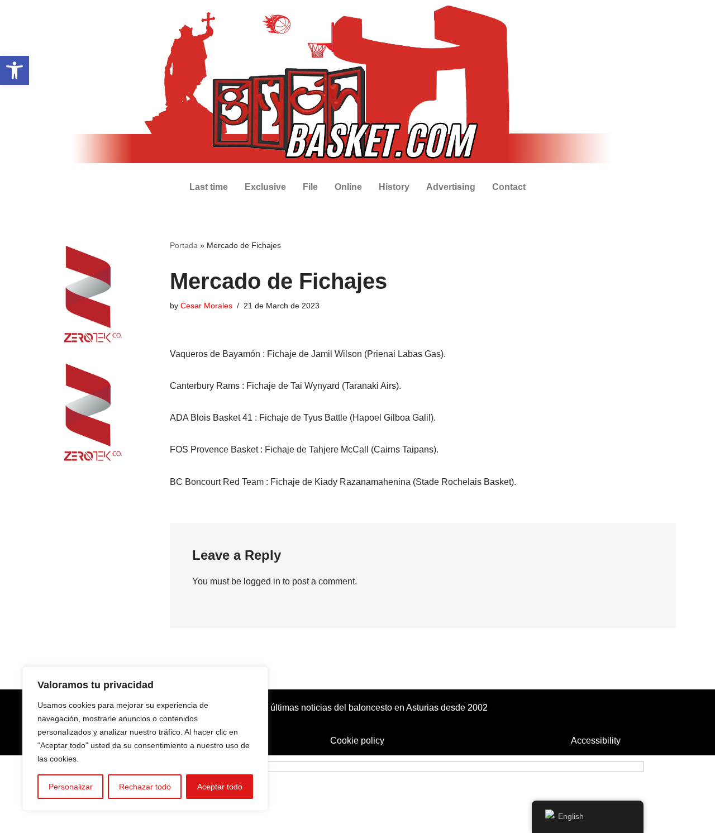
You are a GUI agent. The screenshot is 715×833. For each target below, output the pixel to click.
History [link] (394, 187)
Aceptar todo (219, 786)
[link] (14, 70)
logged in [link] (262, 581)
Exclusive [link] (265, 187)
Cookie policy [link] (357, 740)
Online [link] (348, 187)
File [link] (310, 187)
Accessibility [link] (596, 740)
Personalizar (71, 786)
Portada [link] (184, 245)
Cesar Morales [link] (206, 305)
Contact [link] (509, 187)
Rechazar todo (145, 786)
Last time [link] (208, 187)
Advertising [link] (450, 187)
